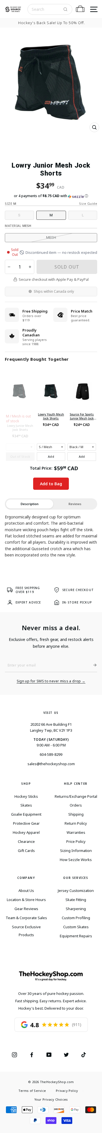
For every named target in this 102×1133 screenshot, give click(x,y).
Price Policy (76, 841)
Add (51, 456)
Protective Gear (26, 823)
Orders (76, 805)
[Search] (65, 9)
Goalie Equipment (26, 814)
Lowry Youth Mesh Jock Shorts (51, 416)
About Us (26, 890)
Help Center (76, 784)
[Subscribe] (92, 665)
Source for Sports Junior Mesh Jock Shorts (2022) (82, 416)
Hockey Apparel (26, 832)
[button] (51, 196)
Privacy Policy (67, 1090)
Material (18, 225)
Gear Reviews (26, 908)
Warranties (76, 832)
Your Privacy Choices (51, 1099)
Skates (26, 805)
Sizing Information (76, 850)
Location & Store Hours (26, 899)
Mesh (51, 237)
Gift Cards (26, 850)
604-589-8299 (51, 754)
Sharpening (76, 908)
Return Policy (76, 823)
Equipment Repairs (76, 935)
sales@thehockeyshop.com (51, 763)
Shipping (76, 814)
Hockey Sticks (26, 796)
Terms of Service (32, 1090)
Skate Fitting (75, 899)
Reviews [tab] (75, 504)
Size (10, 203)
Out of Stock (20, 456)
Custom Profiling (76, 917)
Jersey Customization (76, 890)
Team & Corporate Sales (26, 917)
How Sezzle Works (76, 859)
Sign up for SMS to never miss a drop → (51, 681)
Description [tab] (30, 504)
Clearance (26, 841)
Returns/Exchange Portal (76, 796)
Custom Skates (76, 926)
